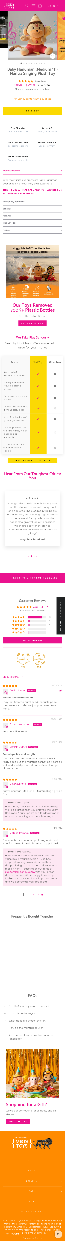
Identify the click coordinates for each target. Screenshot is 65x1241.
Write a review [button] (32, 640)
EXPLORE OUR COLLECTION (32, 460)
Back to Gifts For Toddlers (35, 578)
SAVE (31, 1170)
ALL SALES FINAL (32, 1211)
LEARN (32, 1191)
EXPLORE (31, 1181)
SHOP (31, 1160)
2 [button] (28, 894)
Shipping (19, 89)
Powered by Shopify (33, 1238)
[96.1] (39, 659)
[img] (10, 685)
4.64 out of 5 (40, 607)
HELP (32, 1201)
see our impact (32, 323)
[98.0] (23, 659)
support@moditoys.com (20, 872)
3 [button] (33, 894)
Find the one (18, 1121)
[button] (26, 81)
